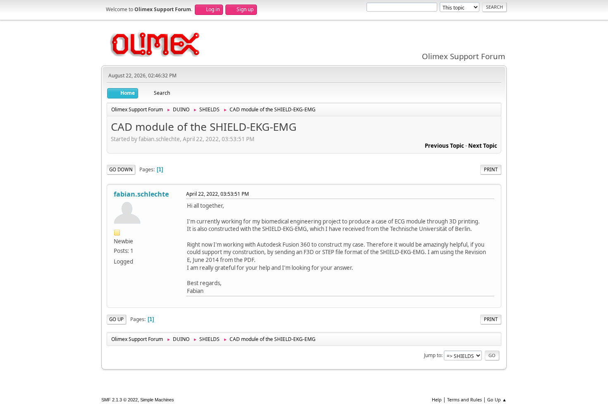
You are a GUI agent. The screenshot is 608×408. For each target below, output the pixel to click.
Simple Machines (157, 399)
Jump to (432, 355)
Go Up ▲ (497, 399)
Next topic (482, 145)
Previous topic (444, 145)
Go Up (116, 319)
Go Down (121, 169)
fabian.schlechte (141, 194)
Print (491, 169)
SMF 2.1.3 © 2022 (119, 399)
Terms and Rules (464, 399)
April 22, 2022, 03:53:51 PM (217, 193)
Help (437, 399)
